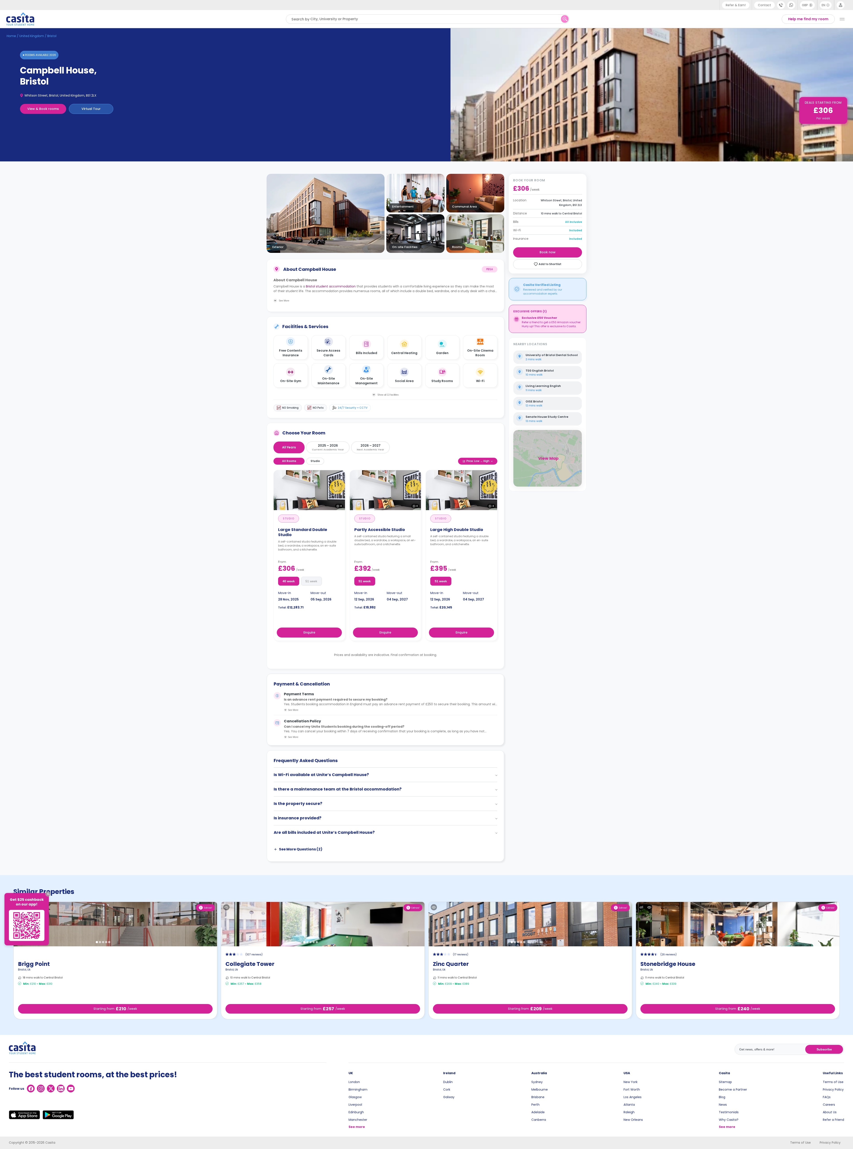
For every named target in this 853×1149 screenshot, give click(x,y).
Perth (535, 1104)
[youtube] (71, 1088)
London (354, 1082)
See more (357, 1127)
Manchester (358, 1119)
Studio (315, 461)
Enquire (309, 632)
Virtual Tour (91, 109)
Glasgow (355, 1097)
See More (293, 710)
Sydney (537, 1082)
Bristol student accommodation (331, 286)
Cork (446, 1089)
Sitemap (725, 1082)
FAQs (827, 1097)
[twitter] (51, 1088)
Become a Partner (733, 1089)
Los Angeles (633, 1097)
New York (631, 1082)
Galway (448, 1097)
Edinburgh (356, 1112)
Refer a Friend (833, 1119)
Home (11, 36)
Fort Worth (632, 1089)
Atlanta (629, 1104)
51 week (311, 581)
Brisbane (537, 1097)
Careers (829, 1104)
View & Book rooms (43, 109)
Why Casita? (728, 1119)
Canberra (538, 1119)
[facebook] (31, 1088)
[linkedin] (61, 1088)
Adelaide (538, 1112)
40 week (289, 581)
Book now (548, 252)
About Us (830, 1112)
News (723, 1104)
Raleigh (629, 1112)
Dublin (448, 1082)
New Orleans (633, 1119)
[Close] (48, 894)
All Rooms (289, 461)
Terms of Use (833, 1082)
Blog (722, 1097)
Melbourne (539, 1089)
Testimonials (729, 1112)
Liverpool (355, 1104)
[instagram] (41, 1088)
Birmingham (358, 1089)
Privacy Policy (833, 1089)
